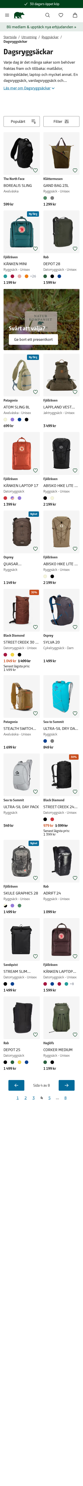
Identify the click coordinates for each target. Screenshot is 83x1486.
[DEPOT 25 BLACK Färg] (6, 1062)
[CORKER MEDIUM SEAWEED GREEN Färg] (46, 1062)
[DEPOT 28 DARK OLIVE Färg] (46, 276)
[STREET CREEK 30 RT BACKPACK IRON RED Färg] (6, 654)
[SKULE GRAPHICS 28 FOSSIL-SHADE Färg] (6, 905)
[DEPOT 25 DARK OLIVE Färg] (12, 1062)
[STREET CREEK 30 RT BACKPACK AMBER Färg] (12, 654)
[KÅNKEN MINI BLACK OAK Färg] (12, 276)
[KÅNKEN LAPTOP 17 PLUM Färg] (12, 498)
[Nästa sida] (67, 1085)
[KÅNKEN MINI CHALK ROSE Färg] (19, 276)
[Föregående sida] (16, 1085)
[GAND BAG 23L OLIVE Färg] (46, 198)
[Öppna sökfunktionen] (47, 15)
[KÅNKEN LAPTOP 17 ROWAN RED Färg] (6, 498)
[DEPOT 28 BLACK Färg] (52, 276)
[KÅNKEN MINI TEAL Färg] (6, 276)
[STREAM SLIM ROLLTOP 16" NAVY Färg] (12, 983)
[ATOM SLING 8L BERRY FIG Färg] (12, 419)
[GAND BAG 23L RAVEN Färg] (52, 198)
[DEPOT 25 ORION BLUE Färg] (26, 1062)
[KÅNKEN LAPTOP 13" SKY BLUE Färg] (66, 983)
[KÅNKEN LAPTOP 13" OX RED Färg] (59, 983)
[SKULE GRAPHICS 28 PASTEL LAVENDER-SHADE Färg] (12, 905)
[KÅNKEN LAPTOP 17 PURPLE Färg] (19, 498)
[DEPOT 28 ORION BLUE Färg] (59, 276)
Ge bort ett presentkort (33, 339)
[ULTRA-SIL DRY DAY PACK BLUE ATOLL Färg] (46, 741)
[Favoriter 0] (61, 15)
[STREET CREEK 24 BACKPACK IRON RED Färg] (52, 819)
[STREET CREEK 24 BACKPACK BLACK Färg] (46, 819)
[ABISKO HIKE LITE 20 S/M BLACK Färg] (52, 576)
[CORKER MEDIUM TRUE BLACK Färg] (52, 1062)
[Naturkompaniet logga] (18, 15)
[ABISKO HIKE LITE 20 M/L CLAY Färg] (52, 498)
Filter (58, 121)
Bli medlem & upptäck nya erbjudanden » (41, 26)
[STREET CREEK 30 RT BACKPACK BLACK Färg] (19, 654)
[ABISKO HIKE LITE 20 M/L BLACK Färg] (46, 498)
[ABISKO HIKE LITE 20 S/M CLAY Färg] (46, 576)
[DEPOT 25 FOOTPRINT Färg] (19, 1062)
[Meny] (7, 15)
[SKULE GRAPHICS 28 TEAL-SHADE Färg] (19, 905)
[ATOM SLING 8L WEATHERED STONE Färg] (6, 419)
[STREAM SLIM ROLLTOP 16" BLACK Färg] (6, 983)
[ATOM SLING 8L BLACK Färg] (26, 419)
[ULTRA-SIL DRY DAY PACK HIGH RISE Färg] (52, 741)
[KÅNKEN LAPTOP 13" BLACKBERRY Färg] (46, 983)
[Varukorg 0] (75, 15)
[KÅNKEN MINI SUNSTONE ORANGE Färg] (26, 276)
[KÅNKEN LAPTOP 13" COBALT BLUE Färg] (52, 983)
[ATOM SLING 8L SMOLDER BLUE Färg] (19, 419)
